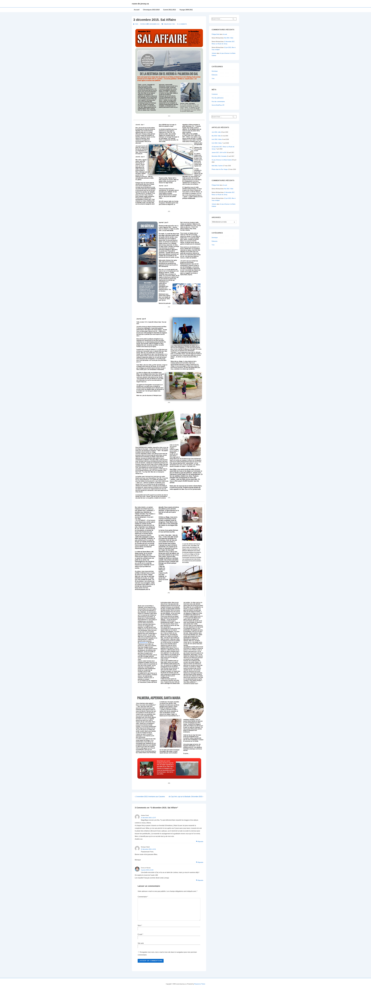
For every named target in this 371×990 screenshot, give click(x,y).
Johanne (214, 53)
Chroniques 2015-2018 (151, 10)
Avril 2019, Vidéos (217, 139)
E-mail (140, 934)
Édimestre (214, 75)
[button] (169, 73)
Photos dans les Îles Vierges (220, 169)
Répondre (200, 841)
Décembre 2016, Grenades (219, 156)
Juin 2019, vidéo (216, 132)
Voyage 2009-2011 (186, 10)
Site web (141, 943)
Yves (173, 24)
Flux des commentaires (218, 101)
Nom (139, 925)
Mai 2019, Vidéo (228, 38)
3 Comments (183, 24)
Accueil (136, 10)
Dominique (215, 71)
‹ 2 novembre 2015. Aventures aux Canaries (150, 796)
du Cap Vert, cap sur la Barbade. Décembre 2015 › (186, 796)
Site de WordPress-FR (218, 105)
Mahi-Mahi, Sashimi (217, 165)
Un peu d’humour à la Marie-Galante (222, 160)
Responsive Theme (199, 984)
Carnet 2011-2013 (169, 10)
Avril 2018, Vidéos (217, 143)
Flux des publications (218, 98)
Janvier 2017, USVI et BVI (219, 152)
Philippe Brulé (215, 34)
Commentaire (143, 897)
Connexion (215, 94)
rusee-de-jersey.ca (140, 4)
